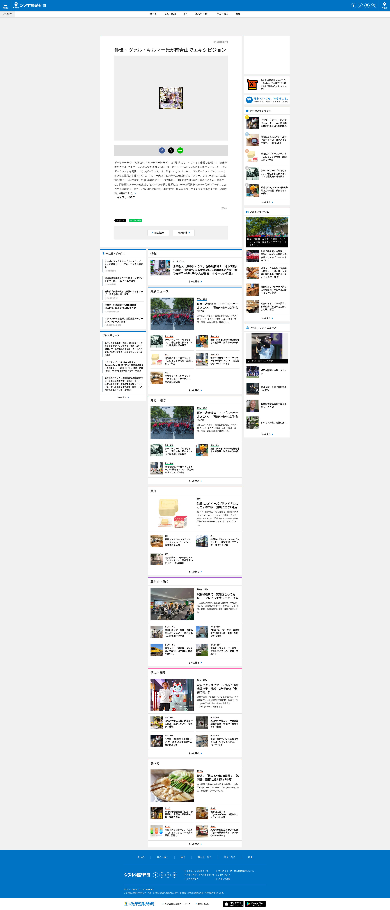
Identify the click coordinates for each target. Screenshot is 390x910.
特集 (238, 13)
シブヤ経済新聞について (197, 871)
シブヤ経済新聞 (29, 5)
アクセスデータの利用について (200, 875)
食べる (153, 13)
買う (185, 13)
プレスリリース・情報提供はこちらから (236, 871)
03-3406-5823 (159, 162)
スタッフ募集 (224, 879)
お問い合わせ (224, 875)
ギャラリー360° (126, 197)
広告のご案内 (193, 879)
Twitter (360, 5)
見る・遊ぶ (170, 13)
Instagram (367, 5)
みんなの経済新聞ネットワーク (139, 904)
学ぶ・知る (222, 13)
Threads (373, 5)
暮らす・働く (202, 13)
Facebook (353, 5)
